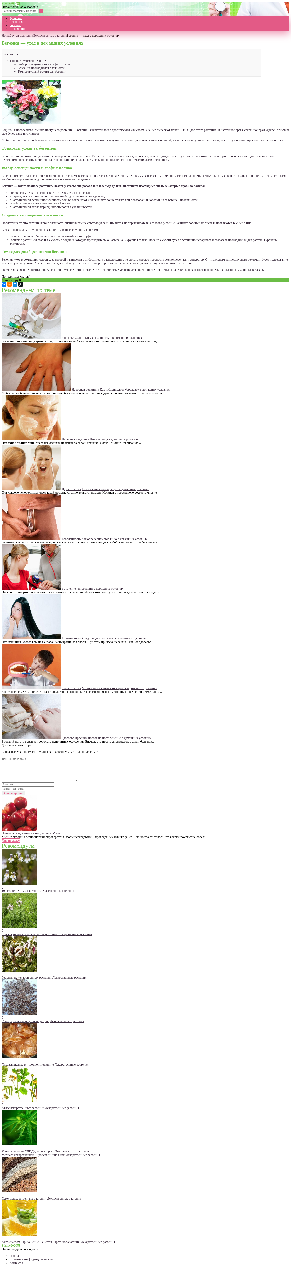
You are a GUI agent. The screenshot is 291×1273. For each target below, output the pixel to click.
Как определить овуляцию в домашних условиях (114, 538)
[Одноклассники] (9, 284)
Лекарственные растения (50, 35)
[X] (20, 284)
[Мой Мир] (15, 284)
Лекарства (16, 21)
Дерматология (71, 489)
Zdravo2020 (11, 3)
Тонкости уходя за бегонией (29, 60)
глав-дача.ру (256, 269)
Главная (15, 1255)
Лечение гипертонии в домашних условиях (93, 588)
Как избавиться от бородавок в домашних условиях (135, 389)
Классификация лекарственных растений (30, 934)
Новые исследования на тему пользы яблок (31, 833)
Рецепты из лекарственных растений (27, 977)
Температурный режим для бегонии (42, 71)
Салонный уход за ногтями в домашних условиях (108, 337)
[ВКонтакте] (4, 284)
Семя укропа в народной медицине (25, 1021)
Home (5, 35)
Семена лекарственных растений (24, 1198)
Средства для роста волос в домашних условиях (114, 638)
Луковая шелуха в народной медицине (28, 1064)
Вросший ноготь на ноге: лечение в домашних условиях (113, 738)
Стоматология (71, 688)
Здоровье (16, 18)
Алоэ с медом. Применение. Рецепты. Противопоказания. (41, 1242)
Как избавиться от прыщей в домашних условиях (115, 489)
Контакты (16, 1263)
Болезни (15, 25)
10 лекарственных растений (20, 890)
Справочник (18, 28)
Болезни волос (71, 638)
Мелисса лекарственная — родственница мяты (33, 1155)
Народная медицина (85, 389)
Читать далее (11, 840)
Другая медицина (21, 35)
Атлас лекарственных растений (23, 1108)
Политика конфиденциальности (31, 1259)
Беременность (71, 538)
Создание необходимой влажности (41, 68)
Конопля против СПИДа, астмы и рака (28, 1151)
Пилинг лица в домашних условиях (114, 439)
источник (160, 159)
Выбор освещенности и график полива (44, 64)
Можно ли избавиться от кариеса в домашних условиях (119, 688)
